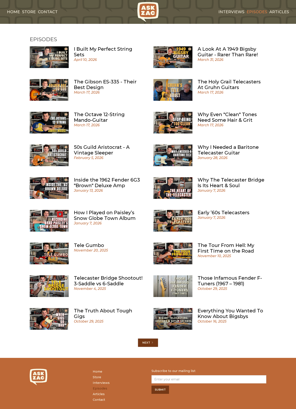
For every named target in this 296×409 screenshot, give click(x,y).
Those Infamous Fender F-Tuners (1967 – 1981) (230, 281)
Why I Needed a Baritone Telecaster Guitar (228, 150)
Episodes (257, 12)
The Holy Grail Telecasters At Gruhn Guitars (229, 84)
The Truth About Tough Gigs (103, 313)
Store (29, 12)
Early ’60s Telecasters (223, 213)
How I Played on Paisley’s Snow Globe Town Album (105, 215)
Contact (48, 12)
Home (13, 12)
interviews (231, 12)
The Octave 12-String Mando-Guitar (99, 117)
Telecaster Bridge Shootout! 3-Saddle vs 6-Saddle (108, 281)
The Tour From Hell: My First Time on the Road (226, 248)
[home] (148, 12)
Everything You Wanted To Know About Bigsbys (230, 313)
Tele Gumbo (89, 245)
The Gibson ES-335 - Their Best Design (105, 84)
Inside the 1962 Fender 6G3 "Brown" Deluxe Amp (107, 182)
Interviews (101, 383)
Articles (279, 12)
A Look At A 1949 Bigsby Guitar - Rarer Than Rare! (228, 52)
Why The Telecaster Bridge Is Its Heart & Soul (231, 182)
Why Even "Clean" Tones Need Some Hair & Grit (227, 117)
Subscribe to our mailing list (173, 371)
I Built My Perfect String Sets (103, 52)
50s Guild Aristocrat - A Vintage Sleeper (102, 150)
